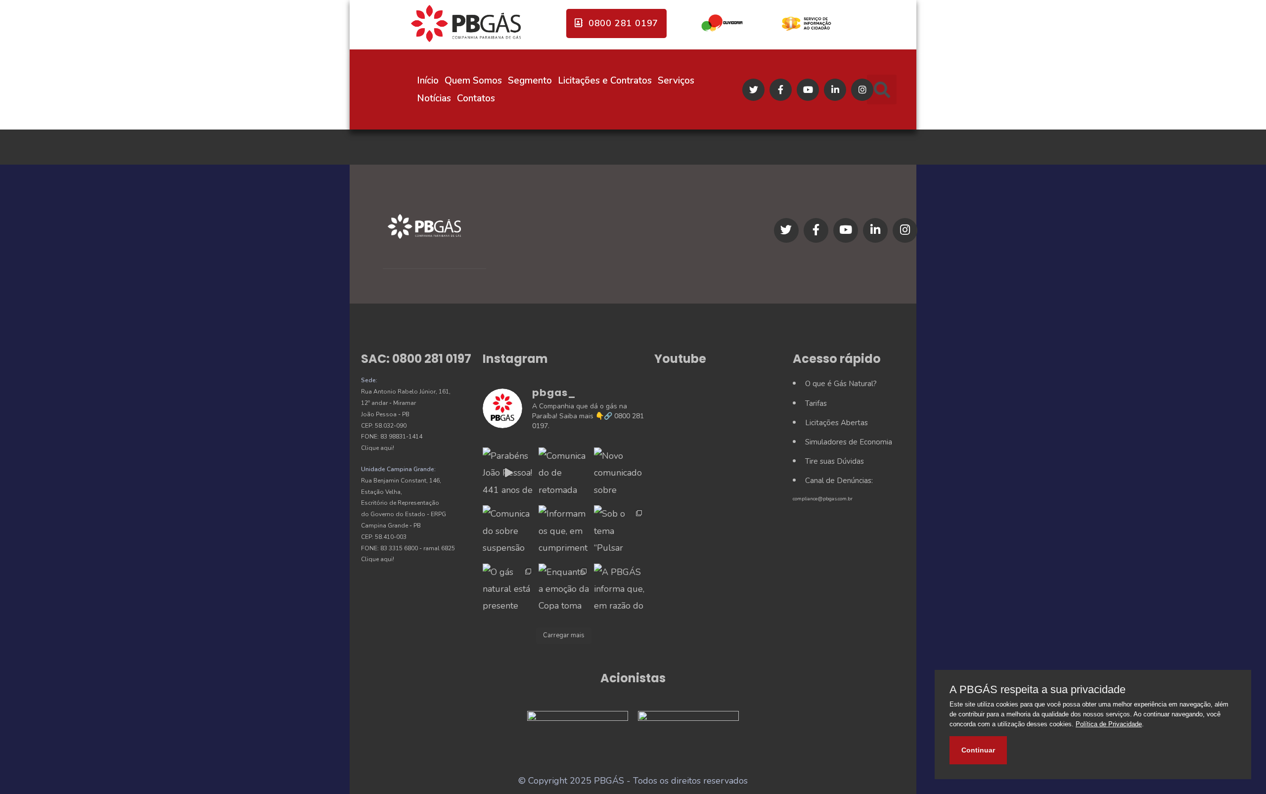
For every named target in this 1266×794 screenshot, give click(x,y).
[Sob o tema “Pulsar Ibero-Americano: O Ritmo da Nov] (619, 530)
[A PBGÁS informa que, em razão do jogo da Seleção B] (619, 589)
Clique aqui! (377, 448)
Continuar (978, 750)
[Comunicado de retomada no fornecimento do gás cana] (564, 472)
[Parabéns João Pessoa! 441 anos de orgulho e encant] (508, 472)
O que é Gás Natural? (841, 384)
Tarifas (816, 403)
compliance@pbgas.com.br (823, 498)
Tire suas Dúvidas (834, 461)
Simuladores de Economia (848, 442)
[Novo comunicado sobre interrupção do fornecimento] (619, 472)
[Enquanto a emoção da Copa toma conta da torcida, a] (564, 589)
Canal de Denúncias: (839, 480)
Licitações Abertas (836, 423)
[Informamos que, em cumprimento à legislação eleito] (564, 530)
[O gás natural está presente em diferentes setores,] (508, 589)
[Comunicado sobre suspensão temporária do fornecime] (508, 530)
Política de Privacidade (1109, 724)
